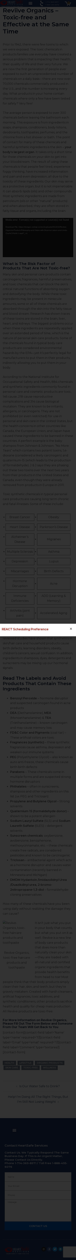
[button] (71, 628)
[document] (38, 630)
